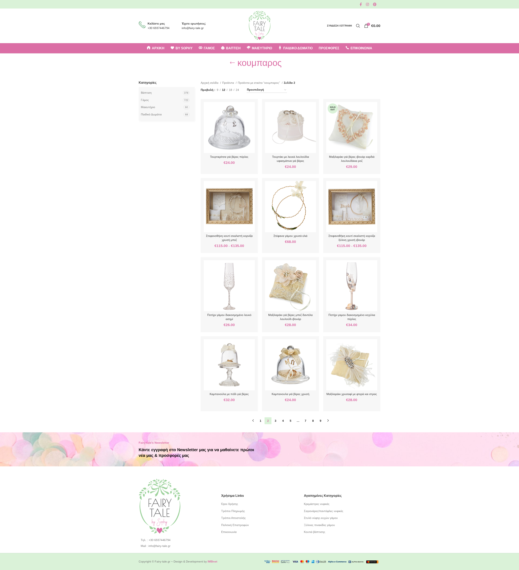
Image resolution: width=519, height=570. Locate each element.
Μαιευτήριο (148, 107)
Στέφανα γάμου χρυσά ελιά (290, 235)
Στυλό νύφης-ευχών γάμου (321, 518)
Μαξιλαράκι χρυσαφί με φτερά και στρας (351, 394)
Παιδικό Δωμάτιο (151, 114)
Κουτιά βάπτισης (314, 532)
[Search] (358, 26)
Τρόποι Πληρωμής (233, 511)
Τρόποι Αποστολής (233, 518)
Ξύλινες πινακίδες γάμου (319, 525)
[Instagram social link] (367, 4)
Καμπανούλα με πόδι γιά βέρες (229, 394)
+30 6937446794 (158, 28)
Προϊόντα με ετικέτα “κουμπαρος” (259, 82)
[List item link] (177, 540)
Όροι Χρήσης (229, 504)
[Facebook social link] (361, 4)
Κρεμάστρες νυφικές (316, 504)
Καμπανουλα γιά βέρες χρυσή (290, 394)
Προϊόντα (228, 82)
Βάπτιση (146, 92)
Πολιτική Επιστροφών (235, 525)
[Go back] (232, 63)
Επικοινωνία (229, 532)
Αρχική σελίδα (210, 82)
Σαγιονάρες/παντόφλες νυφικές (323, 511)
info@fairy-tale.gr (193, 28)
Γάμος (145, 100)
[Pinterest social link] (374, 4)
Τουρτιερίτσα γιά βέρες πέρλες (229, 156)
